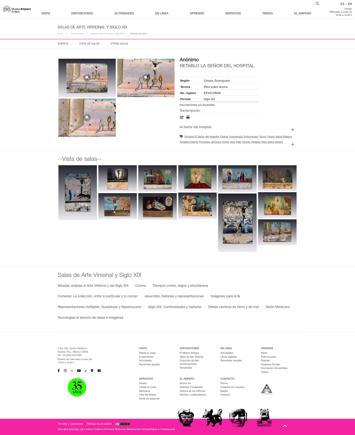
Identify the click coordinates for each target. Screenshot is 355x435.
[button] (317, 3)
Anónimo (189, 60)
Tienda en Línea (147, 387)
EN (350, 4)
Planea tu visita (147, 353)
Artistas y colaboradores (193, 395)
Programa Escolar (270, 365)
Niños (264, 353)
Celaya (224, 137)
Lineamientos (146, 357)
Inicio (60, 33)
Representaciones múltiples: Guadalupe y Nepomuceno (99, 307)
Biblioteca (144, 391)
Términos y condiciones (70, 424)
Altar (238, 142)
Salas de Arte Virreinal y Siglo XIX (107, 33)
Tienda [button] (267, 13)
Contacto (225, 395)
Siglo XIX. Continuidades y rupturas (174, 307)
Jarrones (216, 142)
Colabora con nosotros (232, 387)
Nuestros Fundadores (191, 387)
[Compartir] (182, 118)
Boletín (224, 391)
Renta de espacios (149, 399)
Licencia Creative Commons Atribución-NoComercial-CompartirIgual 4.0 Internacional (129, 429)
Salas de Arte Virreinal (191, 357)
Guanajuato (236, 137)
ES (342, 4)
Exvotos (189, 137)
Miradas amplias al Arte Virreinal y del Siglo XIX (93, 286)
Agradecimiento (189, 142)
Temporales (186, 368)
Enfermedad (251, 137)
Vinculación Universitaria (274, 368)
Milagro (287, 137)
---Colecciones (77, 33)
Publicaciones (268, 357)
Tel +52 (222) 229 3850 (70, 355)
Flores (225, 142)
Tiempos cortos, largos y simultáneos (180, 286)
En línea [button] (161, 13)
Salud (278, 137)
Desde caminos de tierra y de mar (233, 307)
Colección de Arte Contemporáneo (189, 363)
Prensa (224, 383)
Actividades (145, 361)
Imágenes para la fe (225, 296)
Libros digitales (228, 357)
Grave (271, 137)
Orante (246, 142)
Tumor (262, 137)
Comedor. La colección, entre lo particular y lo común (98, 296)
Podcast (265, 361)
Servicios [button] (233, 13)
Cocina (140, 286)
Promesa (204, 142)
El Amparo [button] (302, 13)
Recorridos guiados (149, 365)
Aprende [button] (197, 13)
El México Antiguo (189, 353)
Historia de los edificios (192, 391)
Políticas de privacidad (99, 424)
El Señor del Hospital (207, 137)
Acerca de (185, 383)
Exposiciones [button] (82, 13)
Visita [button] (45, 13)
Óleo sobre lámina (272, 142)
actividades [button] (124, 13)
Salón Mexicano (278, 307)
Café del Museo (147, 395)
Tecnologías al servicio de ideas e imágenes (90, 318)
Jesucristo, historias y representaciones (174, 296)
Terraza (143, 383)
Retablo (255, 142)
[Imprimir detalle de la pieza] (188, 118)
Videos (264, 372)
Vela (232, 142)
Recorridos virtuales (231, 361)
